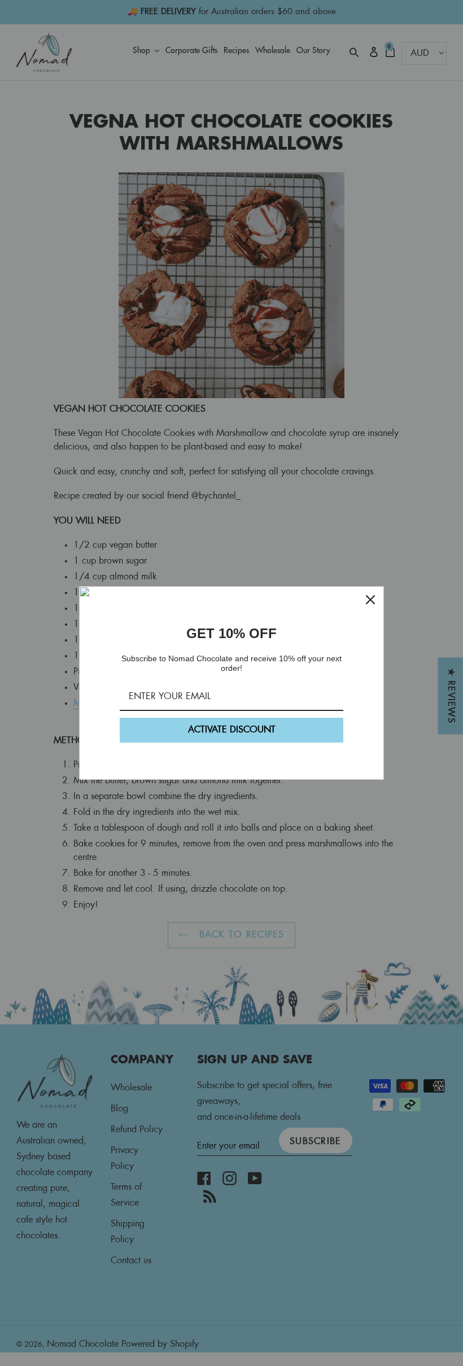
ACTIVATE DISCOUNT (232, 730)
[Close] (370, 599)
